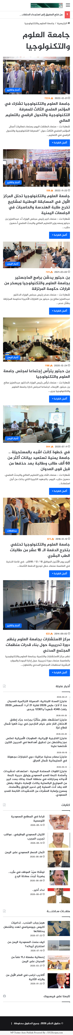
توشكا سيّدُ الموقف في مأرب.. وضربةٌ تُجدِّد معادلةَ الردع (26, 874)
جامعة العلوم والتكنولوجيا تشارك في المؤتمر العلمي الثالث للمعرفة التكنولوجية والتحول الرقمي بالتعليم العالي (37, 112)
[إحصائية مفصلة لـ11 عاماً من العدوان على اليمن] (59, 962)
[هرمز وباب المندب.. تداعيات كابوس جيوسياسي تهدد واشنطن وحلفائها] (59, 928)
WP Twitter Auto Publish (21, 1033)
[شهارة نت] (46, 5)
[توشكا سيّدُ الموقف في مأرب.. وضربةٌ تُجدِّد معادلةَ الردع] (59, 877)
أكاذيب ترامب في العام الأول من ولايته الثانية (25, 977)
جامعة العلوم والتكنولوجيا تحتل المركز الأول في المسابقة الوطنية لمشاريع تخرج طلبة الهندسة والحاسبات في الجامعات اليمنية (36, 204)
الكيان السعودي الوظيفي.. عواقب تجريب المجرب (24, 836)
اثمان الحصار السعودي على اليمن (25, 852)
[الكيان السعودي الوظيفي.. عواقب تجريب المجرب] (59, 840)
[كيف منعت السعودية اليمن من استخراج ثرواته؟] (59, 945)
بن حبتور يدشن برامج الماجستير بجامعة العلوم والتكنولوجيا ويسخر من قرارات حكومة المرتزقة (37, 283)
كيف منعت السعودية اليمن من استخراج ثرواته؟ (26, 944)
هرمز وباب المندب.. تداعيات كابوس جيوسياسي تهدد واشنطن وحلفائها (24, 927)
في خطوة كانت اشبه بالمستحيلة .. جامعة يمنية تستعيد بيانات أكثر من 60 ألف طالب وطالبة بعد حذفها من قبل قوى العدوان (39, 461)
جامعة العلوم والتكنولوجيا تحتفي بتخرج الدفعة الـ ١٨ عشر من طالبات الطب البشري (40, 550)
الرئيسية (62, 23)
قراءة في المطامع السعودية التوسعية (28, 818)
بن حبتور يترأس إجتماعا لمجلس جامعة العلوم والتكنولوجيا (36, 374)
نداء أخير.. (38, 890)
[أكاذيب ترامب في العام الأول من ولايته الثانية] (59, 980)
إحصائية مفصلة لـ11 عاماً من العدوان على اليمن (28, 959)
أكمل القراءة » (59, 143)
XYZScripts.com (55, 1033)
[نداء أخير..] (59, 895)
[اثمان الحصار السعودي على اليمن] (59, 859)
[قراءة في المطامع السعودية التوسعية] (59, 822)
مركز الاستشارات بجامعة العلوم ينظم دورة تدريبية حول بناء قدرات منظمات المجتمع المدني (38, 645)
